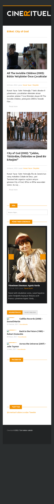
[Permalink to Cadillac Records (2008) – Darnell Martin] (13, 318)
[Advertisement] (27, 476)
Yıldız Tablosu (30, 312)
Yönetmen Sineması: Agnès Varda (24, 285)
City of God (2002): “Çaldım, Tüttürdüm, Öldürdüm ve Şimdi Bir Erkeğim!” (26, 156)
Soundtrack (15, 312)
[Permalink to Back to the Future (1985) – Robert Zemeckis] (13, 331)
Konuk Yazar (27, 85)
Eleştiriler (36, 85)
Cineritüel (10, 430)
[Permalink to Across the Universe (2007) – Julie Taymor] (13, 343)
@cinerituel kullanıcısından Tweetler (21, 412)
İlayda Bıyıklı (28, 288)
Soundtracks (24, 324)
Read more (13, 106)
